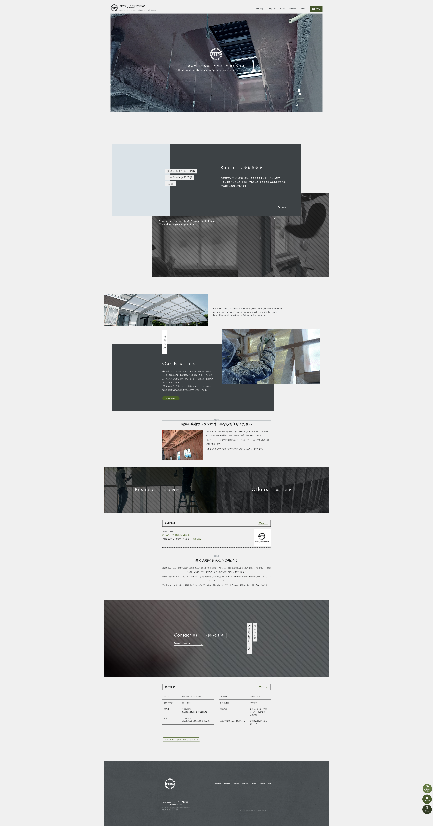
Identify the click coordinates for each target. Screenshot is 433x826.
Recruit (282, 9)
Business (292, 9)
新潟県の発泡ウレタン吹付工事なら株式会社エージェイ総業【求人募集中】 (139, 10)
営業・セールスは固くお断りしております (181, 740)
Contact (318, 9)
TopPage (260, 9)
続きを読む (197, 539)
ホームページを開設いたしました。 (176, 535)
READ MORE (171, 398)
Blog (269, 783)
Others (302, 9)
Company (271, 9)
